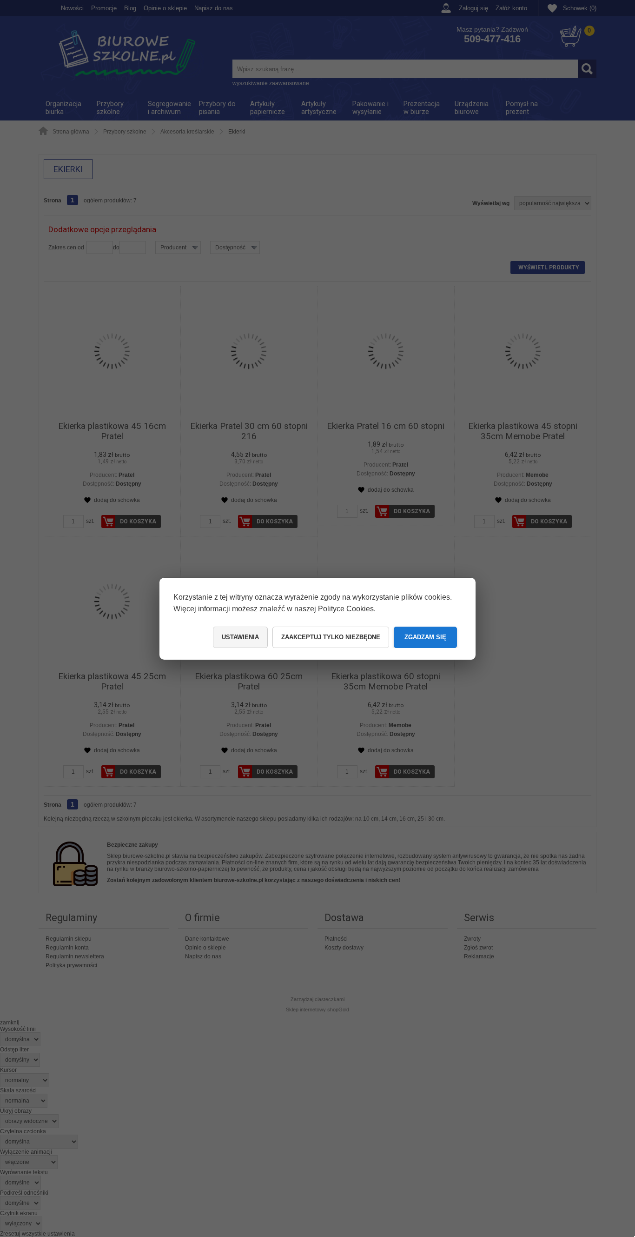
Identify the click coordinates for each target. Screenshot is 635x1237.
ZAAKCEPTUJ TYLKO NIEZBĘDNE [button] (330, 637)
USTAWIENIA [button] (240, 637)
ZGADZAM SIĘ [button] (425, 637)
